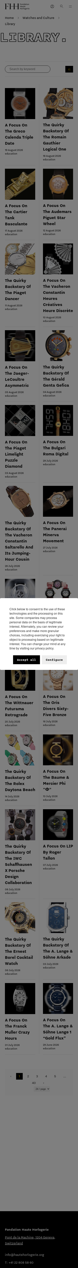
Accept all (26, 660)
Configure (54, 660)
